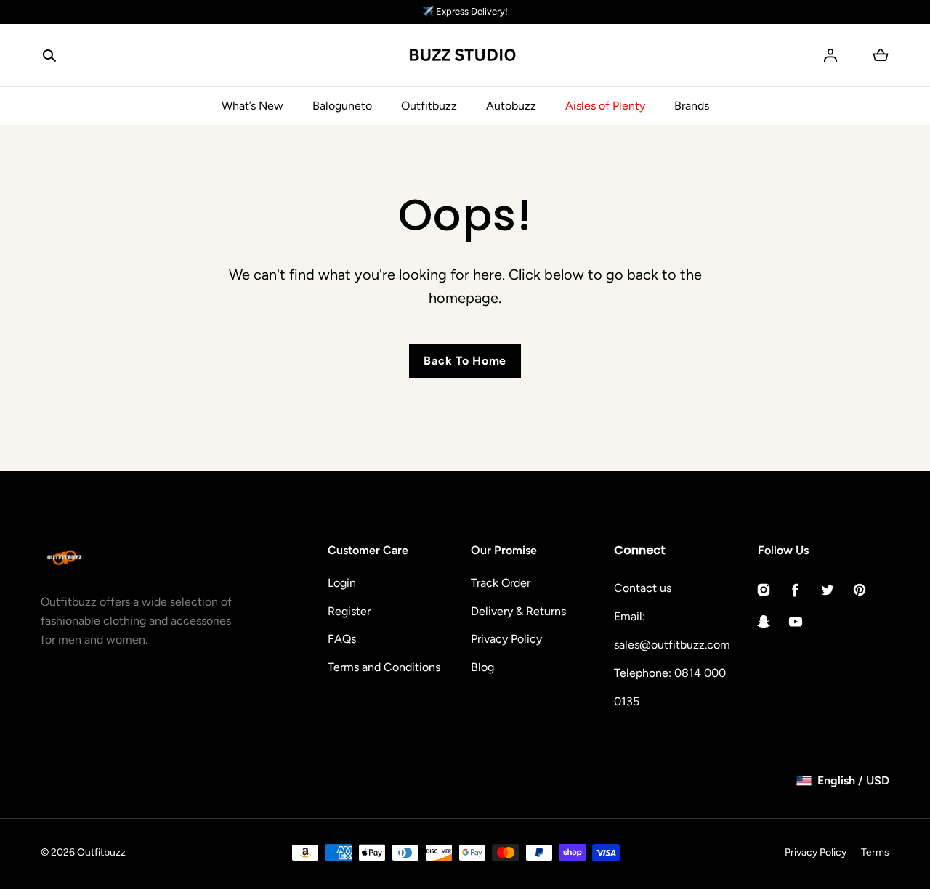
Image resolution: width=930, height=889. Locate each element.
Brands (691, 106)
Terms (875, 852)
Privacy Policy (506, 639)
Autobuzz (511, 106)
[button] (49, 55)
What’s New (252, 106)
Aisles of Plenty (605, 106)
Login (342, 583)
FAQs (342, 639)
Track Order (500, 583)
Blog (482, 667)
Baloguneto (342, 106)
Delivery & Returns (518, 611)
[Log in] (830, 55)
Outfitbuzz (429, 106)
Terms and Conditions (384, 667)
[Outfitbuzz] (465, 55)
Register (349, 611)
